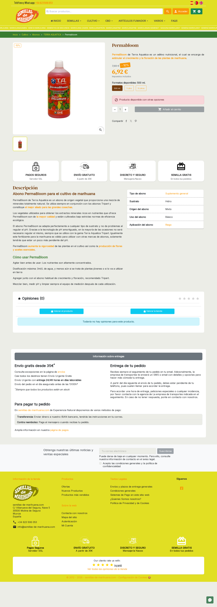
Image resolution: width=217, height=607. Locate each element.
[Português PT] (196, 2)
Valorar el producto (61, 311)
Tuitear (131, 121)
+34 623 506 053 (27, 522)
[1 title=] (180, 298)
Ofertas (66, 486)
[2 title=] (184, 298)
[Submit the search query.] (47, 11)
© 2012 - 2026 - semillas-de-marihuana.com (91, 577)
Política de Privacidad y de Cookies (129, 503)
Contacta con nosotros (74, 513)
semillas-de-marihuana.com (33, 410)
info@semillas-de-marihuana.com (36, 526)
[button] (181, 11)
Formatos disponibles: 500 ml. (128, 82)
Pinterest (135, 121)
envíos (61, 371)
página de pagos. (59, 430)
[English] (201, 2)
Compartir (126, 121)
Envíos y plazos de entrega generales (131, 486)
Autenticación (69, 521)
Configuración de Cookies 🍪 (134, 577)
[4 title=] (193, 298)
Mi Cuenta (67, 525)
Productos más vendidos (75, 494)
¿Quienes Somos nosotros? (125, 499)
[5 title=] (197, 298)
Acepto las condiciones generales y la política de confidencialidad (130, 465)
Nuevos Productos (72, 490)
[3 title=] (189, 298)
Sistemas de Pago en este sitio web (129, 494)
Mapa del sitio (69, 517)
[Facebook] (181, 488)
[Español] (192, 2)
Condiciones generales (123, 490)
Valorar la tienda (152, 311)
